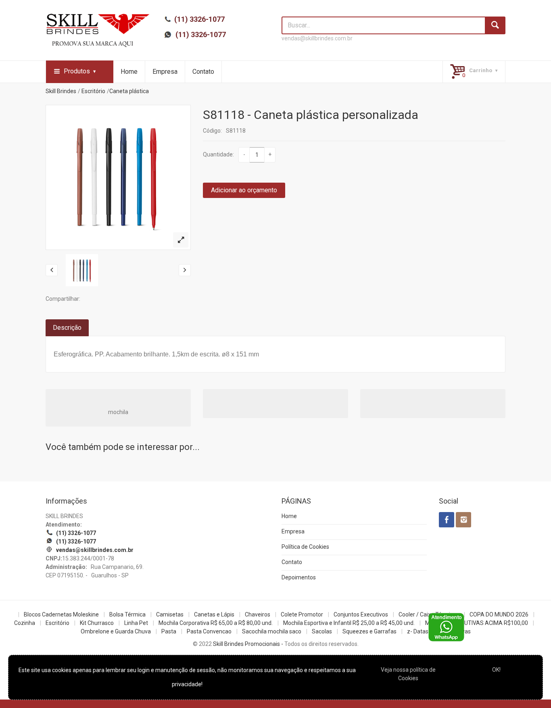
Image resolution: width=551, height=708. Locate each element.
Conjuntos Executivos (361, 614)
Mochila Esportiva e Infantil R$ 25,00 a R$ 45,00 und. (349, 623)
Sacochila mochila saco (271, 631)
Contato (203, 71)
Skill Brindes (61, 91)
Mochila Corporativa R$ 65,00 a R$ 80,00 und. (216, 623)
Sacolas (322, 631)
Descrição (67, 327)
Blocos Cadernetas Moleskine (61, 614)
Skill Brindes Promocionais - (248, 644)
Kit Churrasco (97, 623)
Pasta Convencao (209, 631)
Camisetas (170, 614)
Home (129, 71)
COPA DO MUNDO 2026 (499, 614)
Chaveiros (257, 614)
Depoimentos (299, 577)
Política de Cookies (305, 546)
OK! (496, 669)
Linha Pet (136, 623)
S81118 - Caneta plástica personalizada (310, 115)
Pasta (168, 631)
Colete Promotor (302, 614)
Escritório (93, 91)
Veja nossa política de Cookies (408, 673)
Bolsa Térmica (127, 614)
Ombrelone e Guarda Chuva (116, 631)
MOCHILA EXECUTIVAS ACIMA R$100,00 (476, 623)
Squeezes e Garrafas (369, 631)
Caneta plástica (129, 91)
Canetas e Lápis (214, 614)
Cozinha (24, 623)
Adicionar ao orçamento (244, 190)
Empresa (164, 71)
